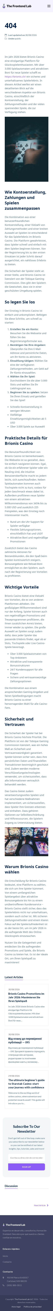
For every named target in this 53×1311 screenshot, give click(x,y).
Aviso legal (16, 1306)
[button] (48, 6)
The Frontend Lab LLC (23, 1299)
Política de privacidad (32, 1306)
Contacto (7, 1261)
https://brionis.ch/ (15, 76)
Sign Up (26, 1167)
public (18, 38)
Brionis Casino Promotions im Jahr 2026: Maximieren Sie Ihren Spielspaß (26, 997)
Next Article (40, 1205)
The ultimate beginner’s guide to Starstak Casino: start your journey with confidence (26, 1083)
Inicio (5, 1256)
